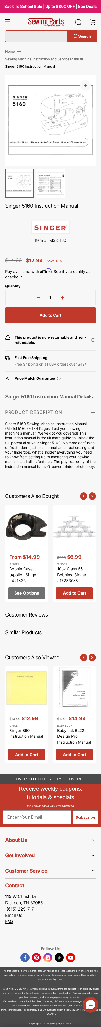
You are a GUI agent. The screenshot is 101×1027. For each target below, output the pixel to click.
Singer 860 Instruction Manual (26, 733)
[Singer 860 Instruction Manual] (26, 714)
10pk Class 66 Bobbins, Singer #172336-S (71, 574)
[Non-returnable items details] (93, 340)
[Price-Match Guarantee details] (58, 378)
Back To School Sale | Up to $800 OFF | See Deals (50, 6)
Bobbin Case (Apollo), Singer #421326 (23, 574)
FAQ (9, 921)
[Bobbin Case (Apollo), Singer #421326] (26, 553)
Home (10, 51)
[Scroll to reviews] (50, 215)
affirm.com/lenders (61, 992)
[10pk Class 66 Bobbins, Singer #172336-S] (74, 553)
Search (84, 36)
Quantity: (13, 286)
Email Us (13, 915)
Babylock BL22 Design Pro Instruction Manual (74, 736)
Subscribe (86, 817)
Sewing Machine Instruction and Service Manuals (44, 59)
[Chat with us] (78, 22)
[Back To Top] (93, 1019)
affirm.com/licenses (11, 1009)
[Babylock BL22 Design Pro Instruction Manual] (74, 714)
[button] (7, 22)
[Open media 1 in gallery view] (85, 85)
